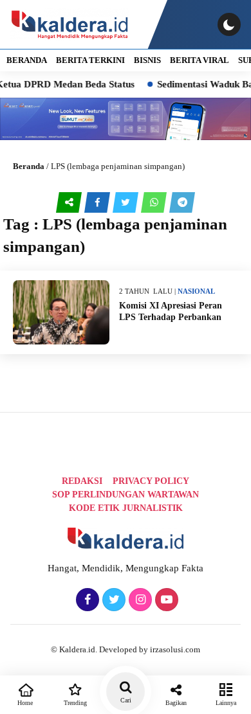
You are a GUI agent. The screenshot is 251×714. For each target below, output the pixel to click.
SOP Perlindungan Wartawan (125, 494)
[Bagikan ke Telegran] (182, 202)
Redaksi (82, 481)
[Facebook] (86, 600)
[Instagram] (139, 600)
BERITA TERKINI (90, 60)
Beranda (28, 166)
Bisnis (147, 60)
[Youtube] (165, 600)
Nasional (196, 291)
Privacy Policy (151, 481)
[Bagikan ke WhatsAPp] (155, 202)
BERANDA (26, 60)
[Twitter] (112, 600)
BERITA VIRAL (199, 60)
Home (25, 702)
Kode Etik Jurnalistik (126, 508)
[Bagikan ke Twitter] (127, 202)
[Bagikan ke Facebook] (98, 202)
